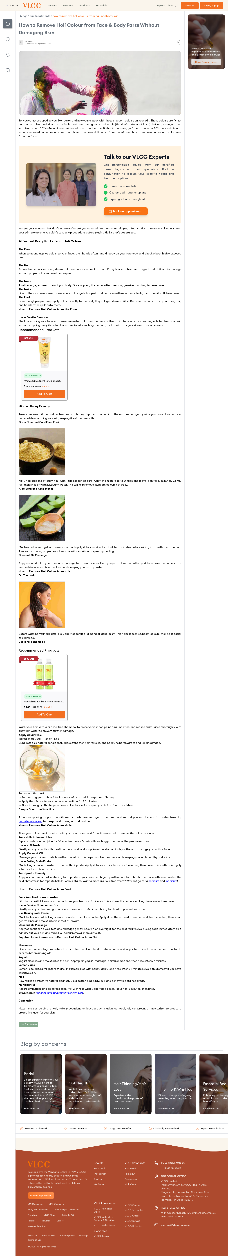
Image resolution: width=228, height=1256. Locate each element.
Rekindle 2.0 (68, 1215)
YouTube (99, 1184)
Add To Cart (44, 394)
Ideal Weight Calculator (67, 1209)
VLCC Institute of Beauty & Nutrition (104, 1218)
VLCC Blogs (49, 1215)
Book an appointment (128, 211)
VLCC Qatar (132, 1215)
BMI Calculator (35, 1203)
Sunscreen (131, 1179)
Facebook (100, 1168)
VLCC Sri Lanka (134, 1210)
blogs (23, 16)
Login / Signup (211, 5)
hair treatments (39, 16)
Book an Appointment (41, 1195)
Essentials (101, 5)
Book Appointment (206, 61)
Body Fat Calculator (38, 1209)
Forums (32, 1220)
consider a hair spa (30, 821)
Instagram (100, 1173)
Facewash (130, 1168)
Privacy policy (67, 1235)
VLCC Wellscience (104, 1225)
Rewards (46, 1220)
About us (32, 1235)
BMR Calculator (57, 1203)
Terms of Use (34, 1239)
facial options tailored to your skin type (59, 992)
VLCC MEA (100, 1230)
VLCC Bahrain (133, 1226)
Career (60, 1220)
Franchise (33, 1215)
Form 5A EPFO (49, 1235)
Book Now (190, 5)
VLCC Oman (132, 1205)
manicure (171, 881)
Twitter (98, 1179)
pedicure (153, 881)
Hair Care (130, 1184)
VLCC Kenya (101, 1235)
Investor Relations (37, 1226)
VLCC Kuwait (132, 1220)
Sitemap (83, 1235)
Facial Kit (130, 1173)
